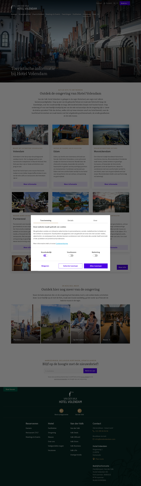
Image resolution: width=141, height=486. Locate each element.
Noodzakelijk (46, 252)
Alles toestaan (96, 266)
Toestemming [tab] (45, 220)
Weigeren (45, 266)
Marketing (96, 252)
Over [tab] (95, 220)
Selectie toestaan (70, 266)
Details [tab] (70, 220)
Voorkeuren (71, 252)
